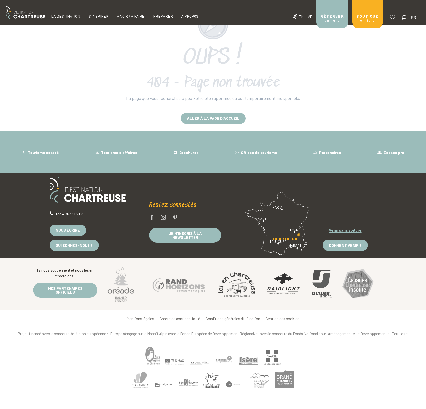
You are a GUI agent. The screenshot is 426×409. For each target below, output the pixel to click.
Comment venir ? (345, 245)
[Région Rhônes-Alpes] (224, 359)
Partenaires (330, 152)
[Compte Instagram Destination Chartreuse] (163, 217)
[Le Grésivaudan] (163, 385)
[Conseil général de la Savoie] (272, 358)
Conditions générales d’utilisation (233, 318)
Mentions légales (140, 318)
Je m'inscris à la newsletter (185, 235)
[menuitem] (25, 12)
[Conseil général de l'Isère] (248, 360)
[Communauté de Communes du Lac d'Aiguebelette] (235, 384)
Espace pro (393, 152)
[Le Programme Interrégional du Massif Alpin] (174, 361)
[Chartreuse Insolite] (357, 284)
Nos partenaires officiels (65, 290)
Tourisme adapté (43, 152)
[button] (404, 17)
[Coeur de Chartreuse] (140, 380)
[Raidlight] (283, 284)
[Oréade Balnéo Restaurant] (121, 284)
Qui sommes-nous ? (74, 245)
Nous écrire (68, 230)
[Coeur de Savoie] (260, 381)
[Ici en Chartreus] (237, 284)
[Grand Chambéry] (284, 379)
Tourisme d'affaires (118, 152)
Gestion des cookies (282, 318)
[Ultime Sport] (322, 284)
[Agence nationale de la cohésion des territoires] (199, 363)
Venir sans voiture (345, 230)
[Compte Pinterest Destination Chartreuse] (175, 217)
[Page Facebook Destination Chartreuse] (152, 217)
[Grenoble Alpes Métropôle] (212, 380)
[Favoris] (393, 17)
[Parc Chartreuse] (152, 355)
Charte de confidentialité (180, 318)
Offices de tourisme (258, 152)
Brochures (189, 152)
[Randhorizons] (179, 284)
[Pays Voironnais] (188, 383)
